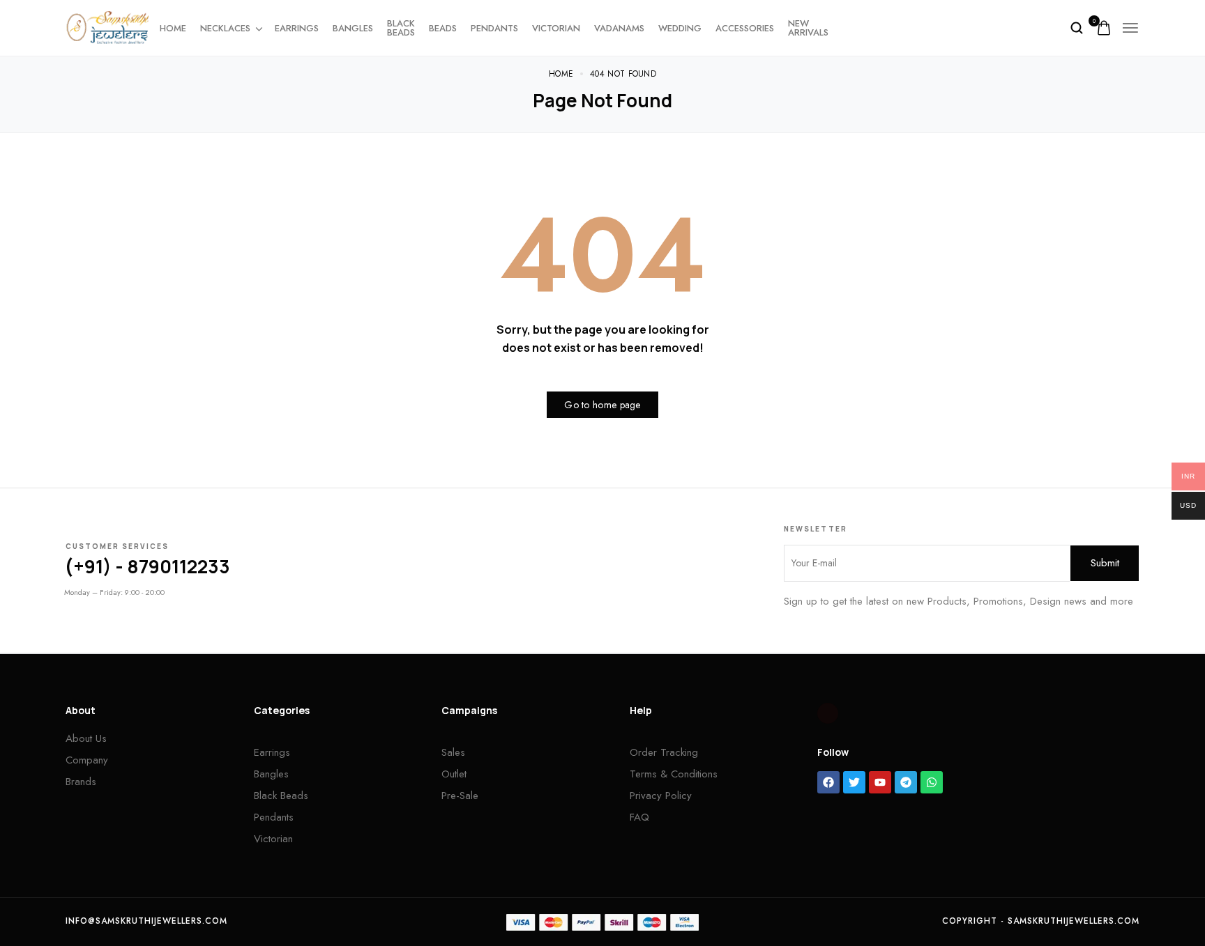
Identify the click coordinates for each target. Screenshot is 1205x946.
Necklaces (225, 28)
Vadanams (619, 28)
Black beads (401, 28)
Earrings (297, 28)
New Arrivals (808, 28)
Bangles (353, 28)
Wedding (680, 28)
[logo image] (107, 26)
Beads (443, 28)
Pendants (494, 28)
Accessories (744, 28)
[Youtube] (880, 782)
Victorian (556, 28)
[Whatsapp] (931, 782)
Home (173, 28)
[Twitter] (854, 782)
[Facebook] (828, 782)
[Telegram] (906, 782)
